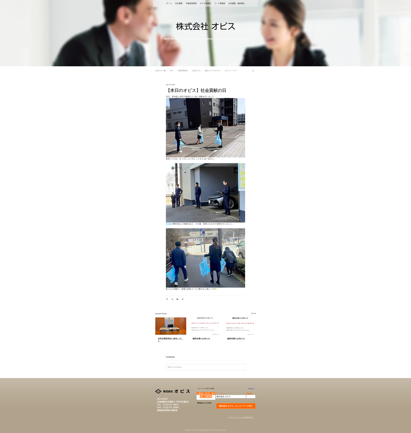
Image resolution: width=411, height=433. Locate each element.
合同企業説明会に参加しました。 (170, 340)
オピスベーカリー (231, 70)
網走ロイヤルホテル (212, 70)
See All (253, 313)
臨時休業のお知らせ (201, 339)
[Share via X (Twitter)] (172, 299)
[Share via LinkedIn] (177, 299)
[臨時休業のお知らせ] (205, 326)
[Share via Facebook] (167, 299)
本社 (171, 70)
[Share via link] (183, 299)
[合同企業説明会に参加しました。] (170, 326)
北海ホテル (196, 70)
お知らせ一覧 (160, 70)
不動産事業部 (182, 70)
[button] (253, 70)
